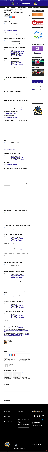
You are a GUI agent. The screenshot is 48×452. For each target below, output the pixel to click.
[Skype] (12, 367)
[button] (43, 7)
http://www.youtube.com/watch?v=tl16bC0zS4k (16, 286)
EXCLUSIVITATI (16, 7)
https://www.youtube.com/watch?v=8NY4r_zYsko (10, 117)
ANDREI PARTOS (34, 7)
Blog (32, 409)
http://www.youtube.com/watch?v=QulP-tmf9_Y (16, 55)
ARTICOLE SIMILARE (6, 370)
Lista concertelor (36, 409)
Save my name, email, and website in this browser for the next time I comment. (14, 398)
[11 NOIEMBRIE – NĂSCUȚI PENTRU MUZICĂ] (26, 375)
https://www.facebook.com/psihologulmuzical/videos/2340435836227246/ (13, 327)
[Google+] (39, 0)
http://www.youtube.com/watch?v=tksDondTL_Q (16, 240)
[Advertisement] (17, 349)
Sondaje (36, 412)
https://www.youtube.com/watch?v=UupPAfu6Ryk (10, 34)
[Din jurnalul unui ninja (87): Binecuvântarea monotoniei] (19, 410)
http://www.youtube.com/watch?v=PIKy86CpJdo (16, 315)
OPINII (6, 7)
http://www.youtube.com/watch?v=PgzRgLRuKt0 (16, 64)
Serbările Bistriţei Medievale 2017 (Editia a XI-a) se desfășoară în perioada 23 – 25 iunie (7, 379)
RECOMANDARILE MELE (10, 9)
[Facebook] (38, 0)
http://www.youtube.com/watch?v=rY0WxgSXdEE (17, 159)
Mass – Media (37, 410)
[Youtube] (43, 0)
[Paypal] (11, 367)
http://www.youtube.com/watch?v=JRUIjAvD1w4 (16, 73)
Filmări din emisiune (40, 412)
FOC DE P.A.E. (21, 7)
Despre (5, 340)
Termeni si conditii (28, 451)
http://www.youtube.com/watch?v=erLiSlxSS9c (16, 249)
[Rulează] (32, 64)
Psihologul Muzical (41, 409)
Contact (13, 0)
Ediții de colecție (37, 411)
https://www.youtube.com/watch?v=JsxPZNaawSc (10, 113)
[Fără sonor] (41, 64)
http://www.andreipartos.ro (11, 365)
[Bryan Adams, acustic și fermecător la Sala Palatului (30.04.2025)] (19, 415)
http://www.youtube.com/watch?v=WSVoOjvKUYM (17, 266)
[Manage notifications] (46, 450)
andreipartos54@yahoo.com (21, 448)
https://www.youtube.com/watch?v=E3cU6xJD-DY (10, 164)
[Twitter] (42, 0)
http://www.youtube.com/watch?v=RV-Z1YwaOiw (16, 229)
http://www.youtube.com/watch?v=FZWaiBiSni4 (16, 44)
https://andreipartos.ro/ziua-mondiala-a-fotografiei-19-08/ (18, 337)
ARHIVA (39, 7)
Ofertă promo (10, 0)
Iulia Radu (5, 416)
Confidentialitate (32, 451)
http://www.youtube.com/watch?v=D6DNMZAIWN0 (17, 275)
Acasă (4, 9)
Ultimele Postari (9, 340)
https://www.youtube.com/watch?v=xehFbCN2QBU (10, 197)
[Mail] (41, 0)
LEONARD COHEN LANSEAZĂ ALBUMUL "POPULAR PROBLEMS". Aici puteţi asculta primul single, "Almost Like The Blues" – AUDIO (24, 360)
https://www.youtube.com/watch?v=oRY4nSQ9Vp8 (10, 134)
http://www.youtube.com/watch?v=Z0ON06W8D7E (17, 51)
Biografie (34, 410)
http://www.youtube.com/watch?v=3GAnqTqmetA (17, 305)
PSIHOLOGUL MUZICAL (28, 7)
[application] (38, 62)
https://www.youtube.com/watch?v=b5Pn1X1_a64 (10, 30)
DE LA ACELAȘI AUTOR (13, 370)
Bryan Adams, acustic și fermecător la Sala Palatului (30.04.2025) (25, 415)
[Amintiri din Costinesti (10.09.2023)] (5, 420)
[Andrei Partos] (5, 342)
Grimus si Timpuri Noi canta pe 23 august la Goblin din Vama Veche (9, 360)
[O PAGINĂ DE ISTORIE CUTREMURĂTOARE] (5, 410)
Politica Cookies (36, 451)
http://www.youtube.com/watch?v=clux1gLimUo (16, 62)
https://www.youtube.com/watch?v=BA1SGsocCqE (10, 219)
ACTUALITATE (10, 7)
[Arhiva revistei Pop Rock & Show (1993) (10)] (5, 416)
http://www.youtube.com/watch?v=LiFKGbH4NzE (16, 296)
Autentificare (40, 451)
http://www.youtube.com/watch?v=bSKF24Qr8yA (16, 71)
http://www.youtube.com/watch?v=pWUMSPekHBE (17, 247)
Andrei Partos (6, 15)
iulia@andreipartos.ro (20, 0)
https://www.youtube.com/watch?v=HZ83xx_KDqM (10, 149)
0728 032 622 (16, 0)
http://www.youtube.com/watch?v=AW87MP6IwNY (17, 317)
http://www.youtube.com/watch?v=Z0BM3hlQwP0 (17, 307)
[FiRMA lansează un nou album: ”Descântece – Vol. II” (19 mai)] (17, 375)
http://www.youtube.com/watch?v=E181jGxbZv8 (16, 42)
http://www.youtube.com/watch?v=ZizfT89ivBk (16, 238)
